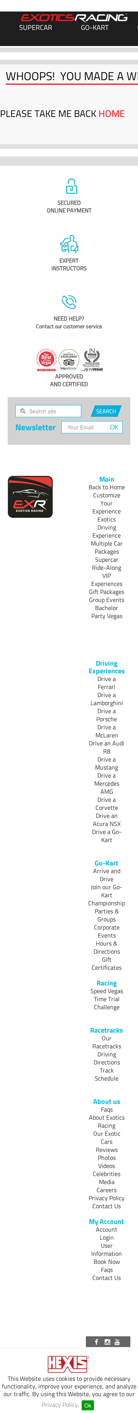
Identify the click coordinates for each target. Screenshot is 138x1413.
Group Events (106, 599)
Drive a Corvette (106, 803)
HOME (112, 113)
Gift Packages (106, 591)
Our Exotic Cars (106, 1137)
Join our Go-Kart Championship (106, 895)
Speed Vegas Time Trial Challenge (106, 999)
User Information (106, 1249)
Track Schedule (106, 1074)
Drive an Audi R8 (106, 747)
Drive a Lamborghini (106, 698)
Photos (107, 1157)
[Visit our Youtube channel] (118, 1341)
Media (107, 1181)
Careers (107, 1189)
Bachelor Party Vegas (106, 611)
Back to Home (107, 487)
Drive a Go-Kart (107, 835)
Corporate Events (107, 931)
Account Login (106, 1233)
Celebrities (106, 1173)
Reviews (107, 1149)
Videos (106, 1165)
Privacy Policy (60, 1404)
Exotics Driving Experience (106, 527)
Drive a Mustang (106, 763)
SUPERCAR (35, 27)
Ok (87, 1405)
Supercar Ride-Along (106, 563)
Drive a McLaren (106, 731)
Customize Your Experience (106, 503)
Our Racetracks (106, 1042)
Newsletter (35, 427)
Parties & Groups (107, 915)
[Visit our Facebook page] (98, 1341)
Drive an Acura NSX (107, 819)
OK (114, 427)
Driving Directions (107, 1058)
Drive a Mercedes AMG (106, 783)
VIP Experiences (106, 579)
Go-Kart (94, 27)
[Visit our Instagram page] (108, 1341)
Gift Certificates (107, 963)
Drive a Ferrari (106, 682)
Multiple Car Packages (107, 547)
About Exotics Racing (107, 1121)
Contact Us (106, 1206)
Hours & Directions (107, 947)
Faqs (107, 1109)
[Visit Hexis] (69, 1364)
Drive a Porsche (106, 715)
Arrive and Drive (106, 874)
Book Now (107, 1261)
